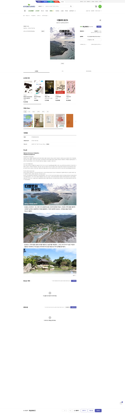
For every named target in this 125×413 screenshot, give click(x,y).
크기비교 (62, 63)
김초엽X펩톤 (31, 11)
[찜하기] (70, 410)
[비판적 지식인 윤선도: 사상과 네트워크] (28, 91)
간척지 (38, 112)
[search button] (71, 6)
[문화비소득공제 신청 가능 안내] (101, 44)
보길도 (33, 112)
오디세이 (37, 11)
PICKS (66, 11)
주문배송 (93, 1)
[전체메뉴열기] (24, 10)
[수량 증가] (66, 410)
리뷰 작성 (74, 280)
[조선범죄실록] (60, 90)
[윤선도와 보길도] (38, 90)
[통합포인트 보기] (84, 31)
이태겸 (24, 26)
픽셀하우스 (25, 28)
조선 (29, 112)
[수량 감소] (63, 410)
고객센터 (100, 1)
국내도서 (27, 15)
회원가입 (81, 1)
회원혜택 (88, 1)
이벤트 (46, 11)
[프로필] (100, 6)
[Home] (23, 15)
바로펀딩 (57, 11)
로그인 (85, 1)
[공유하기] (100, 20)
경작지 (43, 112)
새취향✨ (52, 11)
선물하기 (77, 410)
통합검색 (40, 6)
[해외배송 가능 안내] (86, 44)
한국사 (38, 15)
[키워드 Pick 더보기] (75, 121)
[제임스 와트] (49, 90)
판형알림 (47, 144)
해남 (25, 112)
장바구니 (84, 410)
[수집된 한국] (71, 90)
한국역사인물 (44, 15)
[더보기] (75, 11)
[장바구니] (96, 6)
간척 (47, 112)
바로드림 (91, 410)
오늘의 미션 (88, 10)
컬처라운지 (71, 11)
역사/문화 (33, 15)
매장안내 (96, 1)
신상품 (62, 11)
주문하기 (98, 410)
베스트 (42, 11)
